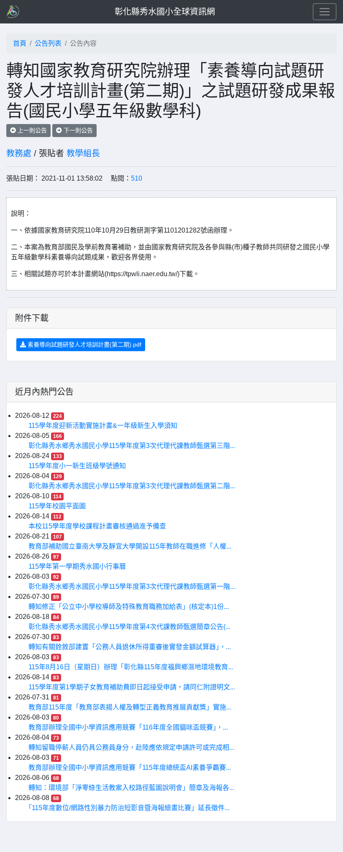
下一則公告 (77, 130)
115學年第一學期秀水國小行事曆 (77, 566)
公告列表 (48, 43)
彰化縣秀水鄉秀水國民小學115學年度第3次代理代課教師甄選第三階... (131, 445)
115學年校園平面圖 (57, 506)
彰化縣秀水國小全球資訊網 (165, 11)
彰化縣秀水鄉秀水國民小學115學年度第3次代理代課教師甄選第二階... (131, 485)
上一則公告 (31, 130)
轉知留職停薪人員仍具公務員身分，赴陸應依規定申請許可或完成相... (131, 747)
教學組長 (83, 153)
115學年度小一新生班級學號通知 (77, 465)
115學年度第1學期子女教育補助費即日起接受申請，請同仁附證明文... (131, 687)
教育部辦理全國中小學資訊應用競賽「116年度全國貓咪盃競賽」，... (128, 727)
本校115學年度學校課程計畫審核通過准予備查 (97, 526)
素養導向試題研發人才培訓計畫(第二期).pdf (83, 344)
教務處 (18, 153)
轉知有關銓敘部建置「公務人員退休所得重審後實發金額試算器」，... (129, 646)
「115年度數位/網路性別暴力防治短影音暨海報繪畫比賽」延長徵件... (129, 807)
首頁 (19, 43)
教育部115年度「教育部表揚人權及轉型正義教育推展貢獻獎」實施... (129, 707)
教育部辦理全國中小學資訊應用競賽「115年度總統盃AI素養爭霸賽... (129, 767)
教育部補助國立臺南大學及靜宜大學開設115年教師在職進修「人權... (129, 546)
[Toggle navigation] (324, 11)
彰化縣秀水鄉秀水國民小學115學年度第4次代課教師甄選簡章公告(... (129, 626)
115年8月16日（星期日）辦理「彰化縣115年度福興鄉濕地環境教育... (130, 667)
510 (136, 178)
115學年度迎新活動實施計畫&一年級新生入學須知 (102, 425)
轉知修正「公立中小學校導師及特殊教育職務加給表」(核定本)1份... (128, 606)
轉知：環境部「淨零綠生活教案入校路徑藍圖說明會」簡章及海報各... (131, 787)
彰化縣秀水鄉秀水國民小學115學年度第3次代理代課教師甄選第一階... (131, 586)
